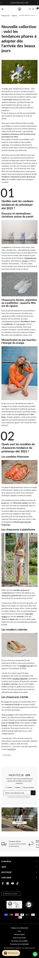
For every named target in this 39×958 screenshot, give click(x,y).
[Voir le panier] (36, 9)
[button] (19, 822)
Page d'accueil (6, 15)
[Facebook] (3, 883)
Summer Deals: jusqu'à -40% (19, 2)
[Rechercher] (33, 9)
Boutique (7, 872)
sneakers (25, 261)
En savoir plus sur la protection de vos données (19, 796)
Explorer (6, 878)
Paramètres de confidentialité (19, 944)
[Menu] (21, 902)
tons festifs (20, 324)
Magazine (14, 15)
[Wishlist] (30, 9)
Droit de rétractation (19, 938)
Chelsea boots (30, 258)
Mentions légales (19, 934)
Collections (7, 755)
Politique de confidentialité (19, 928)
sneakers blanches (20, 679)
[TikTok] (17, 883)
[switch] (17, 906)
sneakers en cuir (26, 666)
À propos (6, 861)
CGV (19, 931)
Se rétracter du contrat (10, 893)
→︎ (33, 793)
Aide (4, 867)
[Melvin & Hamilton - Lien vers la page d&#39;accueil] (20, 9)
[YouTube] (12, 883)
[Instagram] (7, 883)
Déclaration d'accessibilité (19, 941)
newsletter (12, 749)
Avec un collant (7, 715)
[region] (20, 2)
